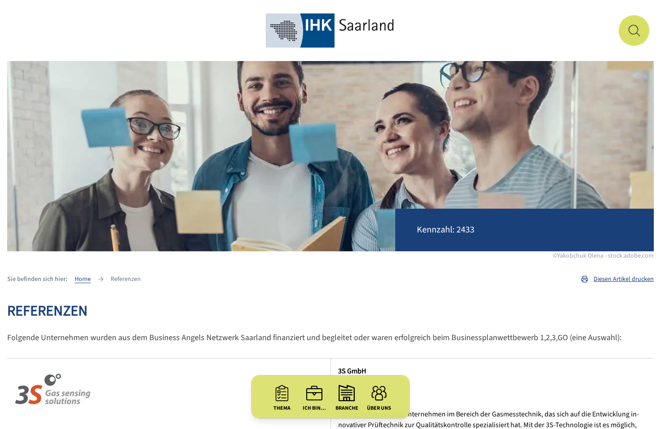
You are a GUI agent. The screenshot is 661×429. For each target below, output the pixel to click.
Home (83, 279)
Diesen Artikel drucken (624, 279)
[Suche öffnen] (634, 30)
